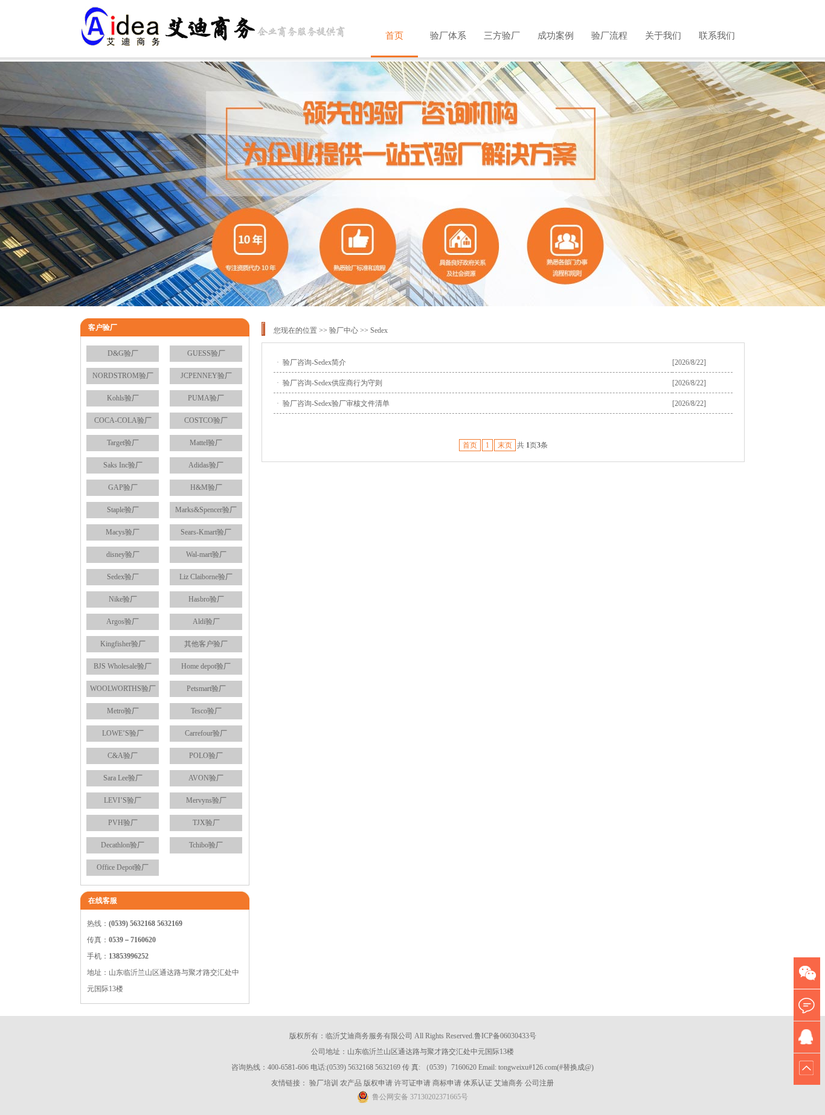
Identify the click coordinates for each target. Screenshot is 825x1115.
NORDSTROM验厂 (122, 375)
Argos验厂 (122, 621)
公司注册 (539, 1083)
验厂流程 (609, 35)
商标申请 (446, 1083)
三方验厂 (502, 35)
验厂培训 (323, 1083)
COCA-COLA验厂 (123, 420)
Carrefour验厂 (206, 733)
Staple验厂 (123, 510)
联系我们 (717, 35)
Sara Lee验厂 (123, 778)
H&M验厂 (206, 487)
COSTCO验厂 (206, 420)
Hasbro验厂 (206, 599)
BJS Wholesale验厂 (123, 666)
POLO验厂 (206, 755)
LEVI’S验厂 (122, 800)
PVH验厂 (123, 822)
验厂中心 (343, 330)
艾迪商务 (508, 1083)
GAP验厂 (123, 487)
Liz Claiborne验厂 (206, 577)
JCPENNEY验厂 (206, 375)
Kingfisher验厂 (123, 644)
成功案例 (556, 35)
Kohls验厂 (123, 398)
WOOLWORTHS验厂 (123, 688)
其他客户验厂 (206, 644)
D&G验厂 (123, 353)
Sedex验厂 (123, 577)
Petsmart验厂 (206, 688)
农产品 (351, 1083)
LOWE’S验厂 (123, 733)
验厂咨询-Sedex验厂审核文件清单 (336, 403)
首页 (394, 35)
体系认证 (477, 1083)
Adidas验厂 (205, 465)
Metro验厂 (123, 711)
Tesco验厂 (206, 711)
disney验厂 (123, 554)
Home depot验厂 (206, 666)
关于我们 (663, 35)
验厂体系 (448, 35)
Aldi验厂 (206, 621)
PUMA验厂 (206, 398)
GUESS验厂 (206, 353)
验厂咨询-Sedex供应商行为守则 (332, 383)
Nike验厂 (123, 599)
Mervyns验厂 (206, 800)
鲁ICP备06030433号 (505, 1036)
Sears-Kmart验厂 (206, 532)
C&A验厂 (123, 755)
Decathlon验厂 (122, 845)
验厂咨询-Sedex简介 (314, 362)
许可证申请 (412, 1083)
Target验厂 (123, 443)
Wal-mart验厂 (206, 554)
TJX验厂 (206, 822)
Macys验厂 (123, 532)
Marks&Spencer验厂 (206, 510)
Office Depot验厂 (123, 867)
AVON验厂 (205, 778)
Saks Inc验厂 (123, 465)
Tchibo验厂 (206, 845)
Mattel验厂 (206, 443)
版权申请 (378, 1083)
